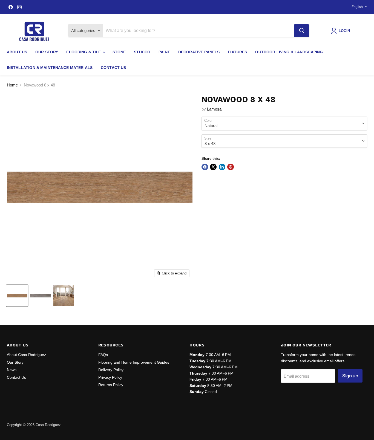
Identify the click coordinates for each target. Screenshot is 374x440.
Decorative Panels (199, 52)
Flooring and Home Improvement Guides (133, 362)
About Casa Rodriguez (26, 354)
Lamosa (214, 109)
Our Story (46, 52)
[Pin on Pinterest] (230, 167)
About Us (17, 52)
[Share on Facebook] (205, 167)
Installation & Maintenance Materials (50, 67)
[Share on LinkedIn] (222, 167)
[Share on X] (213, 167)
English (357, 7)
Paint (164, 52)
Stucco (142, 52)
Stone (119, 52)
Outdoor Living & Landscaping (289, 52)
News (11, 369)
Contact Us (113, 67)
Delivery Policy (110, 369)
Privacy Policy (110, 377)
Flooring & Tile (84, 52)
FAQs (103, 354)
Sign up (350, 375)
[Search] (301, 30)
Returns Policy (110, 385)
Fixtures (237, 52)
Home (12, 85)
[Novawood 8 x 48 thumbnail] (17, 295)
